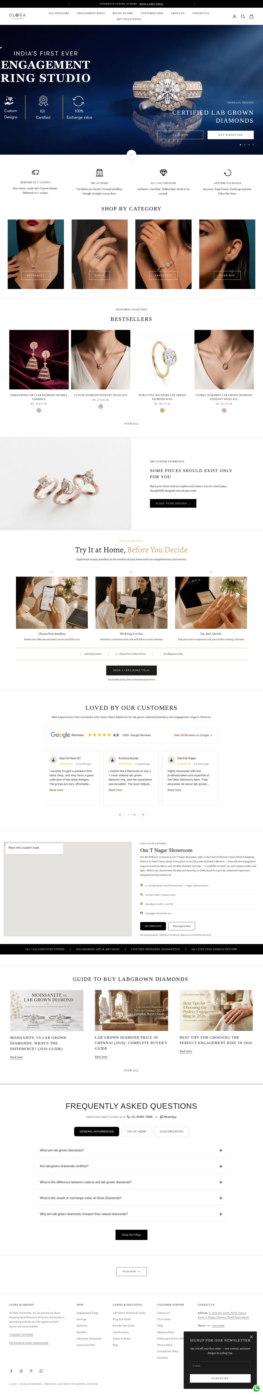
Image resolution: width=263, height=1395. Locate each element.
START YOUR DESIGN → (173, 503)
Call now (180, 134)
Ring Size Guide (122, 1319)
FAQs (160, 1325)
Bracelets (163, 275)
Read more (57, 790)
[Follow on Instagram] (21, 1371)
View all (131, 423)
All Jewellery (59, 13)
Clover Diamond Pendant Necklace (100, 395)
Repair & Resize (122, 1338)
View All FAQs (131, 1234)
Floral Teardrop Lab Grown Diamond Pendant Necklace (224, 397)
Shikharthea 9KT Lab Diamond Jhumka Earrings (38, 397)
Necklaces (36, 275)
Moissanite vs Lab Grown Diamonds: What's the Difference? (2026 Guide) (38, 1043)
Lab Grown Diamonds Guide (129, 1313)
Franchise (162, 1357)
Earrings (81, 1319)
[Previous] (120, 815)
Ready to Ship (123, 13)
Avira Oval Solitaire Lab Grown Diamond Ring (162, 397)
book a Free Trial (152, 4)
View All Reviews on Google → (193, 735)
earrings (227, 275)
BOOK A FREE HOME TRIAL (131, 670)
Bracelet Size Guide (124, 1325)
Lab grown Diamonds (89, 1338)
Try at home (164, 1319)
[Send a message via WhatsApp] (256, 1388)
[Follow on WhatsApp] (41, 1371)
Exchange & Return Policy (171, 1338)
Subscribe (220, 1378)
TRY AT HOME (136, 1131)
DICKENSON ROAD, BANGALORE (29, 1343)
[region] (131, 90)
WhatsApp (170, 1116)
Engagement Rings (91, 13)
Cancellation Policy (168, 1351)
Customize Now (152, 13)
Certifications (121, 1332)
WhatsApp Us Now (182, 926)
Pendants (82, 1325)
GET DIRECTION (153, 926)
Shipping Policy (165, 1332)
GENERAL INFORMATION (97, 1131)
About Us (178, 13)
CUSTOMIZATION (171, 1131)
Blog (115, 1345)
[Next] (143, 815)
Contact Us (200, 13)
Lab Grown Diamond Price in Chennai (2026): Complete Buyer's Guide (131, 1043)
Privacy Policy (165, 1345)
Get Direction (231, 134)
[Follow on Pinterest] (31, 1371)
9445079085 (218, 1325)
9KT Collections (129, 19)
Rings (99, 275)
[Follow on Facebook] (11, 1371)
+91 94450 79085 (142, 1116)
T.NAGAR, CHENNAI (21, 1335)
